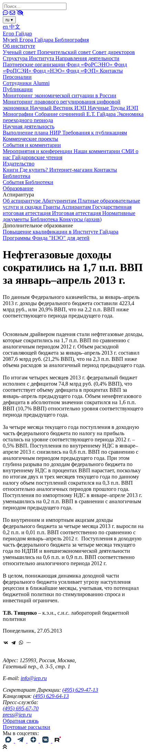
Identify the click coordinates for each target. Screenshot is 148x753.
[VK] (46, 741)
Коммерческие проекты (30, 139)
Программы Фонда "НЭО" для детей (46, 238)
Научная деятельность (28, 126)
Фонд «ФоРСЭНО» (90, 64)
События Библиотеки (28, 182)
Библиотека (16, 176)
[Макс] (9, 741)
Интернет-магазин (71, 170)
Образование (18, 188)
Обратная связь (21, 721)
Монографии (19, 114)
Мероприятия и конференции (38, 151)
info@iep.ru (34, 678)
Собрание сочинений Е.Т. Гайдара (76, 114)
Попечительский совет (64, 52)
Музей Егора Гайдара (29, 40)
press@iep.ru (17, 715)
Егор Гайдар (17, 33)
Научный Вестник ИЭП (59, 108)
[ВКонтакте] (6, 642)
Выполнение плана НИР (32, 133)
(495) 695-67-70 (21, 708)
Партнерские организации (34, 64)
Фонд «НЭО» (49, 71)
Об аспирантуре (22, 201)
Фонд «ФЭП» (83, 71)
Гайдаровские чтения (37, 157)
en (6, 27)
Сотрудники (18, 83)
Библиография (72, 40)
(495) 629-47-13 (80, 690)
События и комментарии (32, 145)
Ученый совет (20, 52)
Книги (11, 170)
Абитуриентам (60, 201)
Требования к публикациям (94, 133)
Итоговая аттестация (77, 213)
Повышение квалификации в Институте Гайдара (60, 232)
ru (9, 19)
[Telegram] (13, 642)
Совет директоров (113, 52)
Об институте (19, 46)
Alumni (41, 83)
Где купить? (34, 170)
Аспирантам (77, 207)
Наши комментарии (97, 151)
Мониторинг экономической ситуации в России (59, 95)
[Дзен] (34, 741)
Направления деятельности (87, 58)
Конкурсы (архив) (80, 219)
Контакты (111, 71)
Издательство (18, 163)
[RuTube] (57, 741)
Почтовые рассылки (26, 727)
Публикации (18, 89)
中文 (14, 27)
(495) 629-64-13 (51, 696)
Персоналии (17, 77)
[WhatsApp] (21, 642)
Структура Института (29, 58)
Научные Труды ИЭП (113, 108)
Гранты (52, 207)
